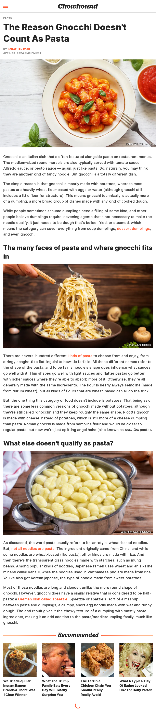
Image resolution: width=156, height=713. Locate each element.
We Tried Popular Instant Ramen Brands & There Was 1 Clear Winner (19, 688)
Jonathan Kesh (19, 49)
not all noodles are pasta (32, 548)
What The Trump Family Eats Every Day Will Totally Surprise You (56, 688)
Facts (7, 18)
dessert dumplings (133, 228)
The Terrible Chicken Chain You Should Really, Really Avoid (96, 688)
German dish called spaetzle (42, 599)
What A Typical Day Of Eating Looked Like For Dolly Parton (135, 685)
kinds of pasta (80, 356)
